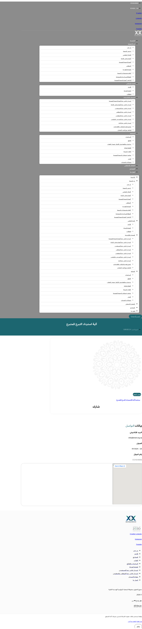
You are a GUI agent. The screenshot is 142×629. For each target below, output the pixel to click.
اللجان (129, 159)
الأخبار (129, 87)
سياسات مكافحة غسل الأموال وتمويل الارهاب (119, 144)
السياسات (128, 137)
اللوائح (129, 140)
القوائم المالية (127, 148)
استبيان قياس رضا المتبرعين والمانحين (121, 119)
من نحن (129, 47)
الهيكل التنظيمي (127, 55)
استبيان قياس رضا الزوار (125, 123)
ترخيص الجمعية (127, 51)
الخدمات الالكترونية (129, 97)
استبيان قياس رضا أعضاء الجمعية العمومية (120, 101)
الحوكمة (132, 133)
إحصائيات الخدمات (126, 162)
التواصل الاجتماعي (129, 165)
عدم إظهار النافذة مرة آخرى (135, 621)
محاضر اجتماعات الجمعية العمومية (122, 155)
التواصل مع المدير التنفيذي (124, 130)
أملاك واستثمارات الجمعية (124, 73)
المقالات (129, 94)
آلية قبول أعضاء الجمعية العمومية (122, 80)
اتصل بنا (132, 172)
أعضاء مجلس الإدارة (126, 58)
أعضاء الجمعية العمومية (125, 62)
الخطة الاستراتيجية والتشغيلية (123, 77)
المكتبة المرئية (127, 91)
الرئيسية (132, 40)
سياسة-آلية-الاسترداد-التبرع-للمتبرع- (128, 400)
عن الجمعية (131, 44)
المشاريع (132, 169)
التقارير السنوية (127, 151)
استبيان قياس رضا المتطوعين (123, 115)
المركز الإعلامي (130, 83)
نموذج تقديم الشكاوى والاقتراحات (122, 126)
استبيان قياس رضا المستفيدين (123, 108)
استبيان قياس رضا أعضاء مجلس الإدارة (121, 104)
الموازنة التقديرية (127, 69)
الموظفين (128, 66)
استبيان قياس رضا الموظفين (123, 112)
